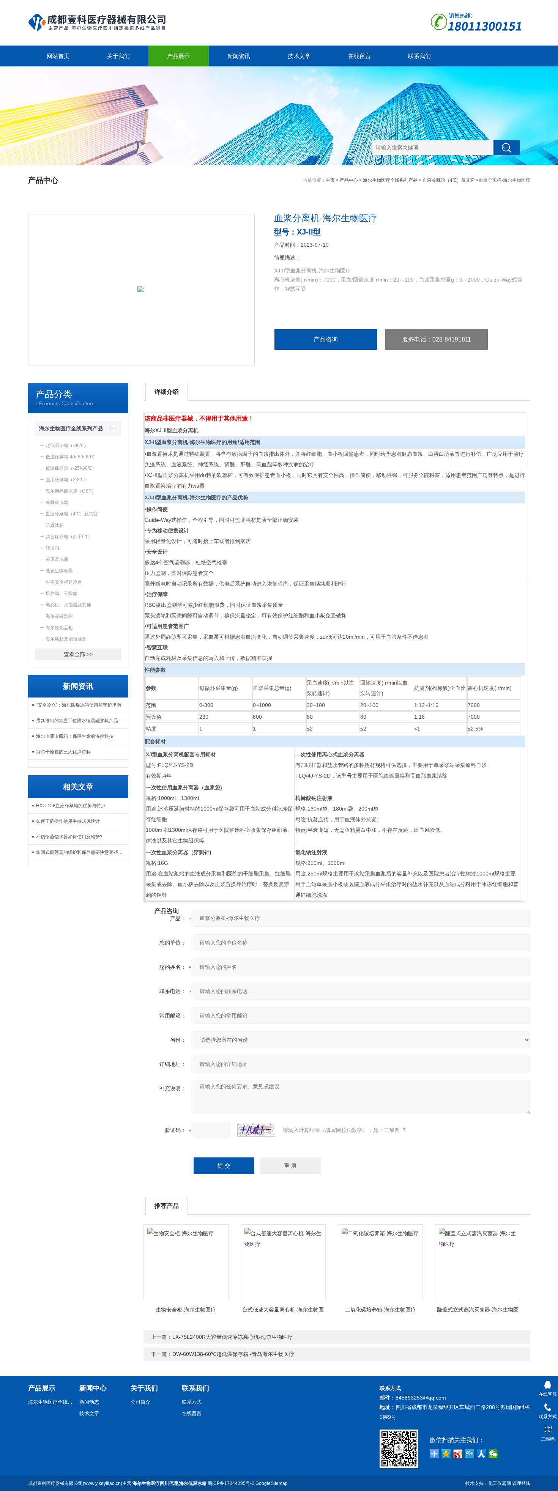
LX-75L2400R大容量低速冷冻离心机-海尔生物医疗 (232, 1337)
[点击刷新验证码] (256, 1130)
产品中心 (349, 180)
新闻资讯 (238, 56)
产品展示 (178, 56)
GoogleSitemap (271, 1483)
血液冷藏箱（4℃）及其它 (448, 180)
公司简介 (140, 1402)
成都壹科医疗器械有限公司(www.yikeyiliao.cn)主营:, (117, 1483)
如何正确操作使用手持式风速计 (68, 821)
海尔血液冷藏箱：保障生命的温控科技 (74, 736)
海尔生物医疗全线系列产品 (390, 180)
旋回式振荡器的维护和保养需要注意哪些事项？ (82, 852)
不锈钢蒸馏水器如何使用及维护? (69, 836)
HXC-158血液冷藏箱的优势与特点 (71, 805)
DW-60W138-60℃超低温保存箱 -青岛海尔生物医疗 (233, 1354)
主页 (330, 180)
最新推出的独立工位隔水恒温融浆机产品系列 (81, 720)
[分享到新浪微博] (458, 1453)
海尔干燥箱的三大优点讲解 (63, 751)
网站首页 (58, 56)
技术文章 (299, 56)
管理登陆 (521, 1483)
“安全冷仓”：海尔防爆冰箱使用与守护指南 (78, 705)
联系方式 (192, 1402)
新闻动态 (89, 1402)
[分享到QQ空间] (446, 1453)
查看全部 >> (78, 654)
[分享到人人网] (481, 1453)
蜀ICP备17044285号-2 (231, 1483)
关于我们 (118, 56)
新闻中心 (93, 1388)
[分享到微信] (493, 1453)
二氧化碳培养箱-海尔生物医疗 (380, 1310)
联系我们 (419, 56)
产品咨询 (326, 339)
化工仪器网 (499, 1483)
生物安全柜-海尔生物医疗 (186, 1310)
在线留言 (359, 56)
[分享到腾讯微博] (469, 1453)
